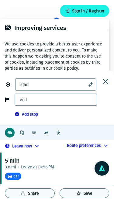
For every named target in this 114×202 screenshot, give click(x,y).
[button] (10, 84)
